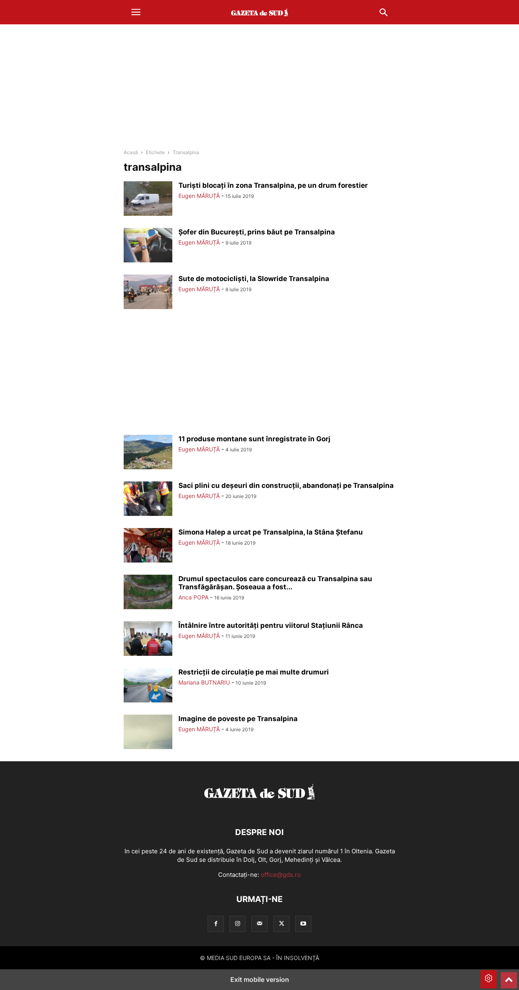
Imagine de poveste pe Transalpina (238, 719)
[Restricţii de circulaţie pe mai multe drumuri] (148, 686)
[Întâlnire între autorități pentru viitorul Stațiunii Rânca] (148, 639)
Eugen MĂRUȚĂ (199, 195)
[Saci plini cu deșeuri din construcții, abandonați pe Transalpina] (148, 499)
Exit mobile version (259, 979)
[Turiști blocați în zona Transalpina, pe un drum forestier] (148, 199)
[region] (259, 87)
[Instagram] (237, 924)
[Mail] (259, 924)
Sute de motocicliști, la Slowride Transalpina (253, 279)
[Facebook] (216, 924)
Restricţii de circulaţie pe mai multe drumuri (253, 672)
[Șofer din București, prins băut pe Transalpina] (148, 246)
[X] (281, 924)
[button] (136, 12)
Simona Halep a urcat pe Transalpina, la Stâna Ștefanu (270, 532)
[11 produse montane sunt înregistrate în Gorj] (148, 453)
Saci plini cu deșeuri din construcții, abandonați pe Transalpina (286, 485)
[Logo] (259, 808)
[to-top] (509, 976)
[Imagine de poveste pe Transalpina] (148, 733)
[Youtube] (303, 924)
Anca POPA (193, 597)
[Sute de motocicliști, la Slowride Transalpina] (148, 293)
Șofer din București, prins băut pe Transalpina (256, 232)
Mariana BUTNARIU (204, 682)
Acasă (131, 152)
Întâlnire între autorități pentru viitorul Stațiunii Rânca (270, 625)
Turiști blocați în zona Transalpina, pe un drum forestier (273, 185)
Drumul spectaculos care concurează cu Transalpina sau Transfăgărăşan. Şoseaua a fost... (275, 583)
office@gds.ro (281, 874)
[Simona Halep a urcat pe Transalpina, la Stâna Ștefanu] (148, 546)
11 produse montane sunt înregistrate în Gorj (254, 439)
